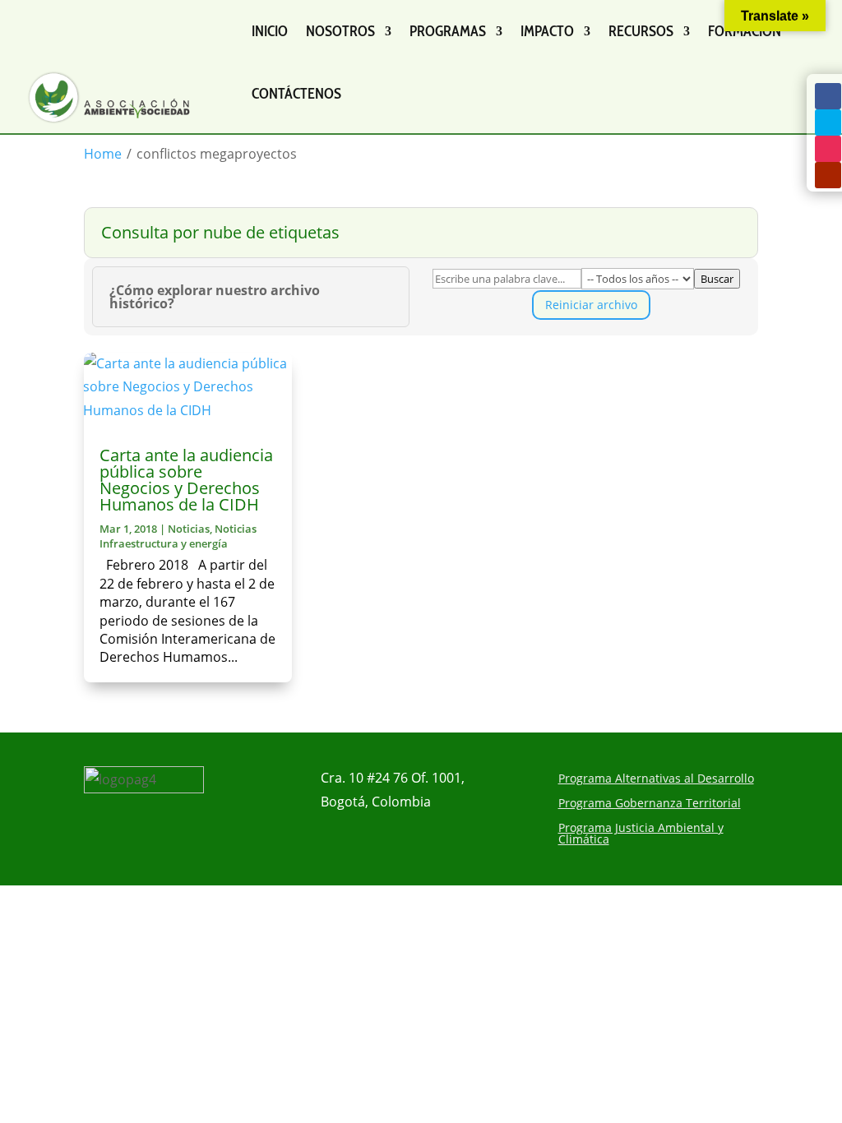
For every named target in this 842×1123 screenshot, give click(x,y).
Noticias (189, 528)
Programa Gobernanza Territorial (649, 804)
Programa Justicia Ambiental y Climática (641, 834)
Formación (744, 31)
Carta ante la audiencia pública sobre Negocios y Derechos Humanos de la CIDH (186, 479)
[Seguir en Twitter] (828, 122)
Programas (447, 31)
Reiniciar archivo (591, 304)
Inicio (270, 31)
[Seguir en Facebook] (828, 96)
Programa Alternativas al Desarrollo (656, 779)
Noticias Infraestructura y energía (178, 536)
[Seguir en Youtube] (828, 175)
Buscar (717, 278)
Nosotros (340, 31)
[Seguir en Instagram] (828, 149)
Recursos (640, 31)
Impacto (547, 31)
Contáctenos (296, 94)
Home (103, 154)
